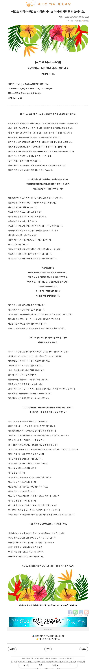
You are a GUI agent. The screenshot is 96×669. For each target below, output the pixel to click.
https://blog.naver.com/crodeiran (61, 605)
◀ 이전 (26, 665)
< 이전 (12, 649)
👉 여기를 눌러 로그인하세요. (48, 638)
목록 (48, 649)
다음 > (83, 649)
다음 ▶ (55, 665)
